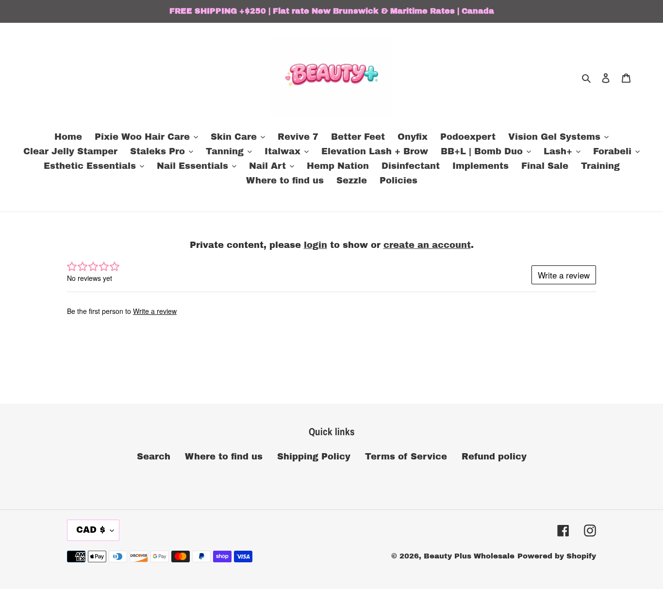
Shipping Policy (313, 456)
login (315, 245)
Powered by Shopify (556, 556)
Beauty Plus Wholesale (469, 556)
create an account (427, 245)
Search (153, 456)
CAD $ (90, 530)
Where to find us (224, 456)
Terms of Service (406, 456)
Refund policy (494, 456)
